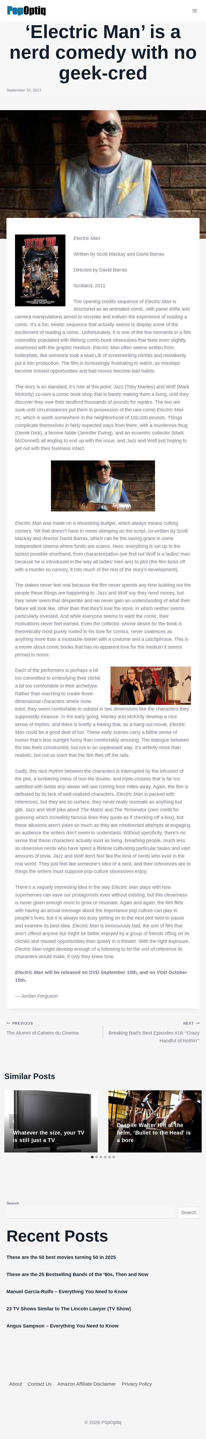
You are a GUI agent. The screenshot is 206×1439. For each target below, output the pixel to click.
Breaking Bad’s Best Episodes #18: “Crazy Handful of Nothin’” (154, 1032)
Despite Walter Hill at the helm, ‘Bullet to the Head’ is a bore (154, 1132)
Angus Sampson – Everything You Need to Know (62, 1326)
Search (12, 1203)
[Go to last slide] (14, 1121)
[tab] (92, 1157)
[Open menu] (195, 10)
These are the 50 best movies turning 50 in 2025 (61, 1257)
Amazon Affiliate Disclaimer (86, 1384)
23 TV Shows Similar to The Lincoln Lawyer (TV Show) (68, 1308)
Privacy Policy (137, 1384)
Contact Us (40, 1384)
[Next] (192, 1121)
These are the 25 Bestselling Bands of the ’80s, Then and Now (77, 1274)
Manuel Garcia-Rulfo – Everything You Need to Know (66, 1291)
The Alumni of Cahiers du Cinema (42, 1028)
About (15, 1384)
